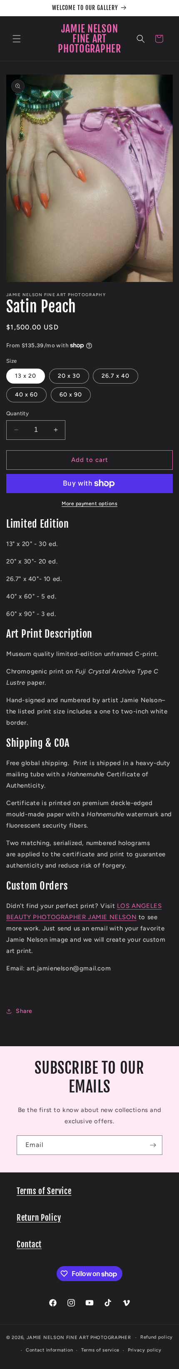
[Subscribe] (153, 1145)
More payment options (89, 503)
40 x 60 (26, 394)
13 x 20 (25, 375)
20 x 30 (69, 375)
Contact (29, 1244)
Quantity (17, 413)
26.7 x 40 (115, 375)
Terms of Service (44, 1191)
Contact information (49, 1350)
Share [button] (24, 1011)
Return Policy (39, 1218)
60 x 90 (71, 394)
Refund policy (156, 1337)
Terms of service (100, 1350)
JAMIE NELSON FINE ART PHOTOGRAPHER (79, 1337)
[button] (16, 39)
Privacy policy (145, 1350)
